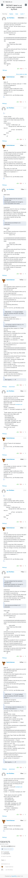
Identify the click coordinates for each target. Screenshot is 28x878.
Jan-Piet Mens (10, 17)
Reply (5, 70)
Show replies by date (21, 74)
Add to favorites (7, 856)
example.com (18, 404)
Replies (11, 14)
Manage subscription (8, 849)
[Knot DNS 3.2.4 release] (26, 5)
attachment (12, 386)
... (4, 97)
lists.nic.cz (9, 2)
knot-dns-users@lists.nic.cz (8, 846)
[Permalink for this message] (26, 69)
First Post (4, 14)
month (22, 14)
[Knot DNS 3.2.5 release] (2, 5)
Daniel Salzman (10, 76)
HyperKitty (14, 876)
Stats (16, 14)
